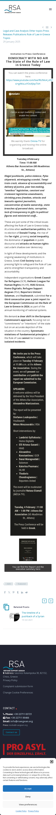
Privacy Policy (33, 811)
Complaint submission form (18, 686)
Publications (19, 34)
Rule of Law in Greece (38, 34)
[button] (51, 761)
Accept (28, 788)
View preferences (28, 804)
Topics (6, 38)
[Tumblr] (18, 592)
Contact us (11, 732)
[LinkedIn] (22, 592)
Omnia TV (35, 141)
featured (22, 584)
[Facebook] (5, 592)
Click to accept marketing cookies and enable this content (28, 114)
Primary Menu (50, 9)
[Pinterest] (13, 592)
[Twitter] (9, 592)
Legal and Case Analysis (16, 30)
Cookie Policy (21, 811)
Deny (28, 796)
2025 (9, 584)
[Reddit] (26, 592)
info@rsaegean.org (21, 721)
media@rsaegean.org (18, 725)
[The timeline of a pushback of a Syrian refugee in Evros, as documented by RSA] (15, 616)
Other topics (36, 30)
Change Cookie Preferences (18, 692)
